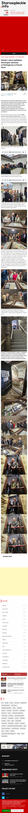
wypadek (12, 731)
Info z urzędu (5, 612)
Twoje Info (4, 653)
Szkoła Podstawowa (6, 728)
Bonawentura (23, 702)
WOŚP (3, 731)
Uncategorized (5, 656)
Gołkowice (9, 710)
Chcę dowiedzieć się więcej (17, 810)
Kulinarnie (4, 615)
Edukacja (4, 605)
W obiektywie (5, 660)
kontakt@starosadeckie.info (11, 760)
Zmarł (18, 733)
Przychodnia (18, 720)
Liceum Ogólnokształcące (17, 713)
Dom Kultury (14, 705)
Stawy (25, 725)
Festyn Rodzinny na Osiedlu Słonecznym (16, 678)
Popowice (4, 720)
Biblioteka (17, 702)
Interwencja (22, 710)
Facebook (8, 793)
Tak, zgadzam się (6, 810)
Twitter (7, 797)
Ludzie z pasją (4, 57)
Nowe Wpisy (4, 674)
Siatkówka (22, 723)
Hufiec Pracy (15, 710)
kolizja (9, 713)
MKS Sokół (11, 715)
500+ (2, 702)
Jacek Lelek (4, 713)
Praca (13, 720)
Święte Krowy (4, 736)
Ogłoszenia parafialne (7, 636)
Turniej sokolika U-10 (6, 650)
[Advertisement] (14, 32)
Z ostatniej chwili (19, 57)
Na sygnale (4, 626)
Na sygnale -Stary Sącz (19, 715)
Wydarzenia (12, 57)
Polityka (4, 639)
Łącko (23, 733)
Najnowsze (4, 629)
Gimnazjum (19, 707)
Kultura (3, 619)
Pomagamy (22, 718)
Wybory (7, 731)
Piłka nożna (4, 718)
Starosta (3, 725)
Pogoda (16, 718)
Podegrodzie (10, 718)
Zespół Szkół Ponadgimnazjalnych (8, 733)
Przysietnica (4, 723)
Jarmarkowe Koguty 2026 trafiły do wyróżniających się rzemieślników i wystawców (15, 685)
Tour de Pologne (15, 728)
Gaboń (14, 707)
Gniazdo (3, 710)
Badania (6, 702)
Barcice (11, 702)
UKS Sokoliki (22, 728)
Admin (4, 95)
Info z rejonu (5, 609)
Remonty (17, 723)
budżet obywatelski (6, 705)
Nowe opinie (18, 674)
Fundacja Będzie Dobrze (6, 707)
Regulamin (7, 763)
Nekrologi (4, 632)
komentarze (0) (10, 95)
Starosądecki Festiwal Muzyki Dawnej (14, 725)
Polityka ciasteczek (9, 765)
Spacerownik (5, 643)
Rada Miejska (10, 723)
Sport (3, 646)
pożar (8, 720)
